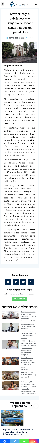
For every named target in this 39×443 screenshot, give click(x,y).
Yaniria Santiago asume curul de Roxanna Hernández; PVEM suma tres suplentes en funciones (28, 363)
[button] (2, 4)
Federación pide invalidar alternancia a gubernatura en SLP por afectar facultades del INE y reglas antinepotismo (28, 387)
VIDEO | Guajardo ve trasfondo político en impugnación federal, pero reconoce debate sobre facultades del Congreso (28, 348)
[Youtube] (23, 282)
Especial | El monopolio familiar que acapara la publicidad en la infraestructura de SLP (18, 432)
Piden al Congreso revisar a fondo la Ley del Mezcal (28, 374)
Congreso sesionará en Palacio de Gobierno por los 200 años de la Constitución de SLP (28, 316)
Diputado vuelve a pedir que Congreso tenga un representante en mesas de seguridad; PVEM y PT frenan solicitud (28, 331)
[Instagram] (31, 282)
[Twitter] (16, 282)
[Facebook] (8, 282)
